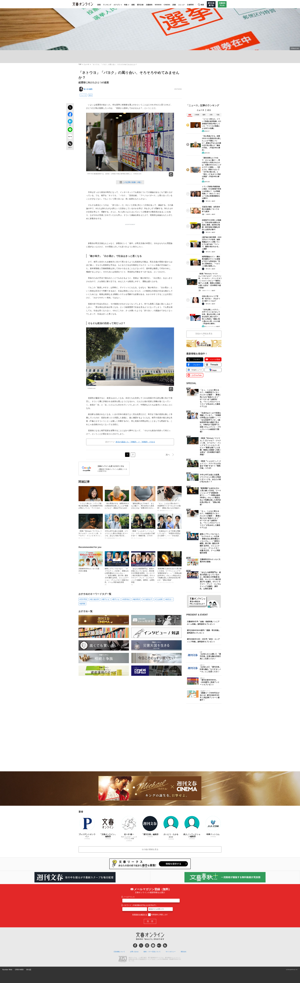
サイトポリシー (171, 951)
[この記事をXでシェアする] (70, 107)
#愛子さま (116, 599)
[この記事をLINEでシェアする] (70, 130)
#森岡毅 (82, 604)
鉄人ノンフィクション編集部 (212, 326)
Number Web (7, 969)
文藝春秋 (149, 5)
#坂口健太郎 (94, 599)
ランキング (107, 5)
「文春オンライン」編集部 (208, 290)
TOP (80, 64)
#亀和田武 (136, 599)
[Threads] (147, 945)
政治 (90, 95)
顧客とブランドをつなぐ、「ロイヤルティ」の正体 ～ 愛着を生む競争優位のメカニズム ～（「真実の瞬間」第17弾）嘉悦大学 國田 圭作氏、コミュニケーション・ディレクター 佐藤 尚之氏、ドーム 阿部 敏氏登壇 (117, 576)
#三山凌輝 (158, 599)
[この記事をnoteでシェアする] (70, 137)
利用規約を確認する (139, 915)
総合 (209, 110)
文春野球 (190, 5)
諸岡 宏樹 (207, 153)
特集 (125, 5)
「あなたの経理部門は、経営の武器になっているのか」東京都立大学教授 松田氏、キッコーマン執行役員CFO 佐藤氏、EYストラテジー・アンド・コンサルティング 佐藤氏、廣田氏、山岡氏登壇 (143, 576)
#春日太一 (169, 599)
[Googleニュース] (153, 945)
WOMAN (158, 5)
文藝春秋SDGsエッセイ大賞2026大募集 (89, 571)
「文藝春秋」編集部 (210, 214)
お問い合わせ (134, 951)
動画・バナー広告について (152, 951)
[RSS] (165, 945)
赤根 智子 (207, 131)
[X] (141, 945)
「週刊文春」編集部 (210, 201)
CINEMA (167, 5)
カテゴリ (117, 5)
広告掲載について (119, 951)
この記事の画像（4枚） (132, 182)
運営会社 (183, 951)
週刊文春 (140, 5)
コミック (181, 5)
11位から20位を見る (203, 334)
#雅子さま (105, 599)
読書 (174, 5)
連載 (133, 5)
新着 (99, 5)
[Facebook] (135, 945)
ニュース (86, 64)
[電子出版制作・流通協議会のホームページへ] (122, 959)
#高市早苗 (83, 599)
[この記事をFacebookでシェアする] (70, 114)
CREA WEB (19, 969)
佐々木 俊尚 (88, 89)
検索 (202, 5)
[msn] (159, 945)
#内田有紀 (126, 599)
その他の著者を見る (150, 849)
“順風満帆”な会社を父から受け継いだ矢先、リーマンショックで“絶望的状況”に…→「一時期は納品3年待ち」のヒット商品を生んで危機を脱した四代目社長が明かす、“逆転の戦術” (169, 575)
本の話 (28, 969)
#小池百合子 (147, 599)
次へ (168, 454)
